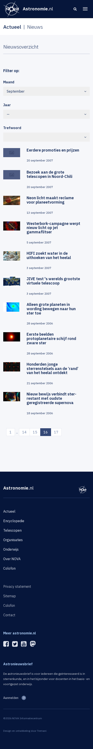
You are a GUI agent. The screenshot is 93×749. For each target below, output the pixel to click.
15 (35, 432)
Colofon (9, 568)
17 (56, 432)
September (15, 91)
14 (24, 432)
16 (47, 432)
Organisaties (13, 540)
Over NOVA (12, 559)
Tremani (41, 730)
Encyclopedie (13, 521)
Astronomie (18, 488)
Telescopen (12, 530)
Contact (9, 615)
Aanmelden (10, 698)
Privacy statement (17, 586)
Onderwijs (11, 549)
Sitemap (9, 596)
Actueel (9, 511)
